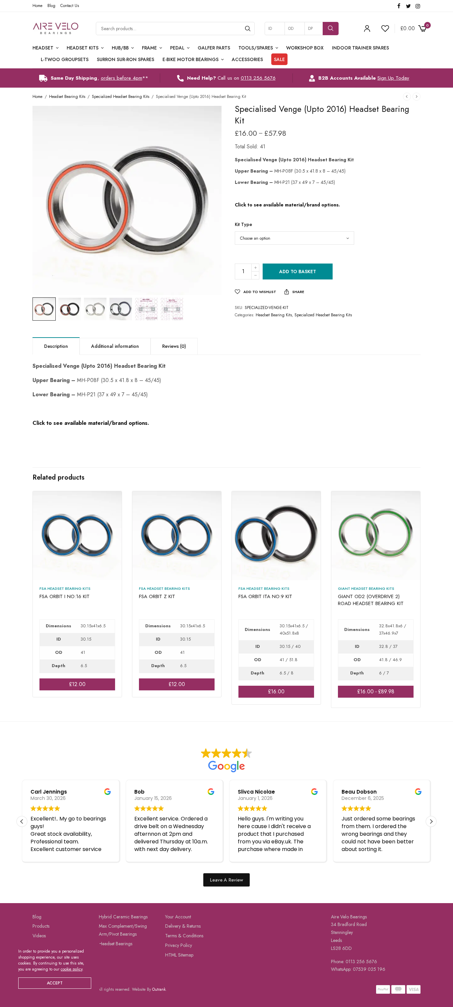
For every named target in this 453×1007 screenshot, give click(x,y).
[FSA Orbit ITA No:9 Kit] (276, 535)
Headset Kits (82, 47)
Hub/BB (120, 47)
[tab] (56, 345)
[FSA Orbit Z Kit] (176, 535)
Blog (51, 6)
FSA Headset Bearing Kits (65, 588)
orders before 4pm (121, 78)
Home (37, 6)
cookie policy (71, 969)
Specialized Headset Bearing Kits (120, 97)
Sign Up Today (393, 78)
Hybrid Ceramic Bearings (123, 916)
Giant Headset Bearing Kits (366, 588)
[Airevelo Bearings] (55, 28)
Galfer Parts (214, 47)
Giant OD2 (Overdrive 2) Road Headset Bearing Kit (371, 600)
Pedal (177, 47)
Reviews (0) (174, 346)
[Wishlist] (382, 28)
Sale (279, 59)
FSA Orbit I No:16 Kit (64, 596)
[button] (431, 821)
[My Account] (367, 28)
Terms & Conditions (184, 935)
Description (56, 346)
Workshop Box (305, 47)
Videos (39, 935)
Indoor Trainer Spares (360, 47)
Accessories (247, 59)
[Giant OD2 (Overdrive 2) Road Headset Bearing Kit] (375, 535)
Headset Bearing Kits (67, 97)
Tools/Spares (255, 47)
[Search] (247, 28)
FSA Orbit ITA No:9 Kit (265, 596)
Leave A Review (226, 880)
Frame (149, 47)
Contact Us (69, 6)
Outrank (158, 989)
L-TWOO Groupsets (65, 59)
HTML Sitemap (179, 955)
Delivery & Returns (183, 926)
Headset (42, 47)
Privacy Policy (178, 945)
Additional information (115, 346)
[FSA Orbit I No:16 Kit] (77, 535)
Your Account (178, 916)
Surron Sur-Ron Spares (125, 59)
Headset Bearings (115, 943)
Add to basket (297, 271)
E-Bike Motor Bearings (190, 59)
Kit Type (243, 224)
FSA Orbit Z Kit (157, 596)
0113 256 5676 (258, 78)
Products (40, 926)
